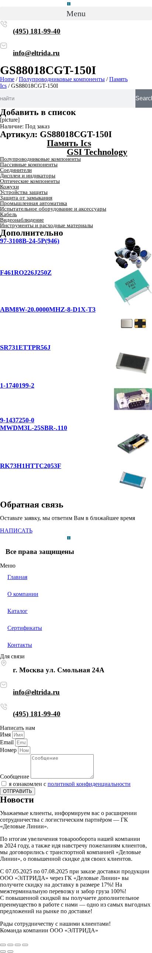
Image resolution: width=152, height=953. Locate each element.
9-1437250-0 (17, 420)
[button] (76, 13)
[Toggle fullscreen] (18, 945)
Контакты (19, 645)
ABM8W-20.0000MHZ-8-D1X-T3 (48, 309)
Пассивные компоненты (29, 164)
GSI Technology (97, 152)
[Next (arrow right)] (10, 951)
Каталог (17, 611)
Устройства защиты (24, 192)
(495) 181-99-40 (37, 31)
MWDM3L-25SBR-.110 (33, 428)
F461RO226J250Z (26, 272)
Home (7, 79)
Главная (17, 577)
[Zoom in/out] (25, 945)
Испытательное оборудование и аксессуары (53, 209)
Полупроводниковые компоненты (62, 79)
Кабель (8, 214)
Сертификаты (24, 628)
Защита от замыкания (26, 198)
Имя (6, 734)
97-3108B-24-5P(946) (29, 241)
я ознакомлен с (70, 784)
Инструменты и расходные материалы (46, 225)
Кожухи (9, 187)
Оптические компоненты (30, 181)
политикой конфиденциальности (89, 784)
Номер (9, 750)
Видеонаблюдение (22, 220)
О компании (22, 594)
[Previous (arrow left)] (3, 951)
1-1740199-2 (17, 385)
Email (7, 742)
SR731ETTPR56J (25, 347)
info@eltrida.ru (36, 53)
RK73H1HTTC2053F (30, 465)
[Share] (10, 945)
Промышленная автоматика (33, 203)
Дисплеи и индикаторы (27, 176)
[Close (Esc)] (3, 945)
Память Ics (69, 143)
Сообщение (15, 776)
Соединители (16, 170)
